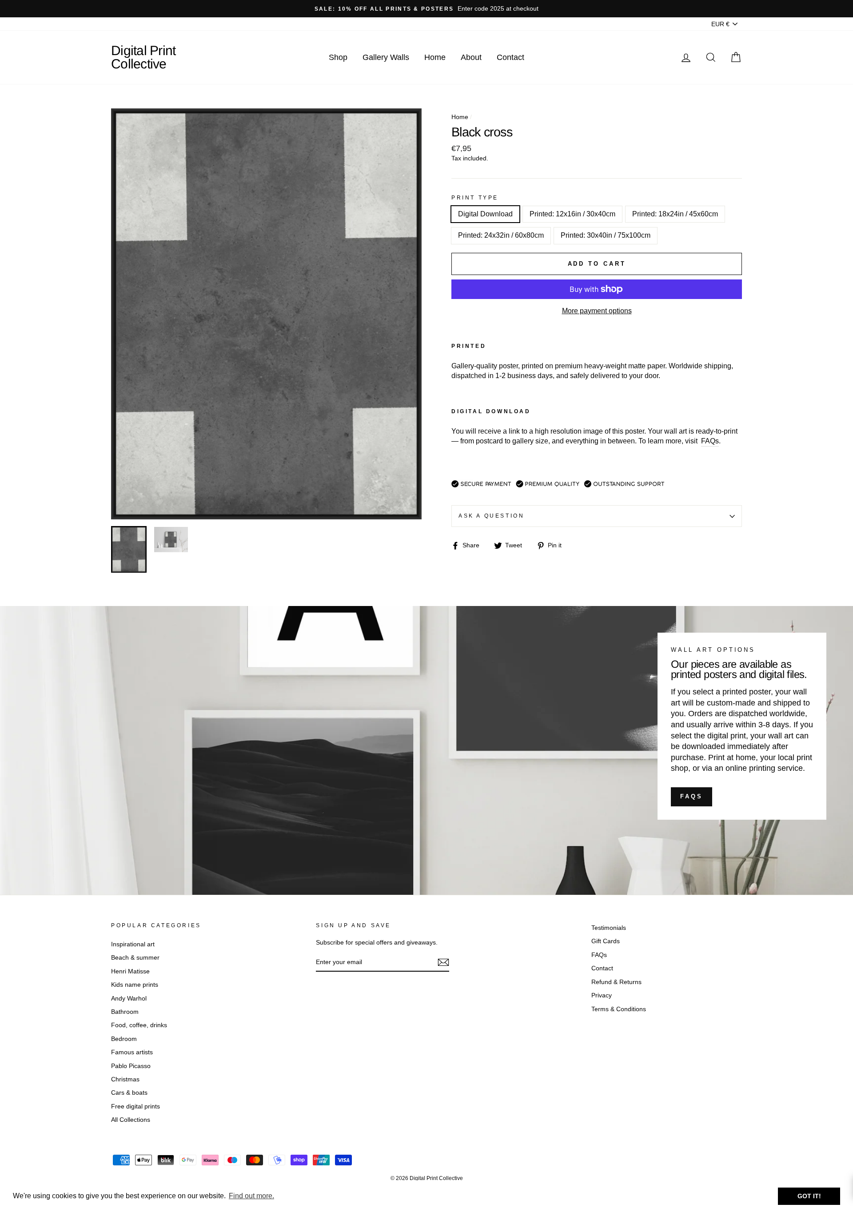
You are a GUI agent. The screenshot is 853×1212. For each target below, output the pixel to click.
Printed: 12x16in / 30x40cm (572, 214)
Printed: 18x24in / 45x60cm (675, 214)
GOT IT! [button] (809, 1196)
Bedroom (124, 1039)
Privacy (601, 995)
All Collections (130, 1119)
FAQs (691, 796)
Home (435, 57)
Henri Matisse (130, 971)
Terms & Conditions (618, 1009)
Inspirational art (133, 944)
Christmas (125, 1079)
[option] (426, 8)
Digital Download (485, 214)
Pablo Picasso (131, 1066)
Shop (338, 57)
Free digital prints (135, 1106)
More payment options (597, 311)
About (471, 57)
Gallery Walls (386, 57)
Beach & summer (135, 957)
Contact (510, 57)
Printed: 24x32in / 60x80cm (501, 235)
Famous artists (132, 1052)
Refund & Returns (616, 982)
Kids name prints (134, 984)
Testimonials (608, 928)
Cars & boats (129, 1092)
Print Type (474, 198)
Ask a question (491, 516)
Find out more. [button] (251, 1196)
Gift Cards (605, 941)
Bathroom (125, 1012)
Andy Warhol (129, 998)
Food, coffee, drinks (139, 1025)
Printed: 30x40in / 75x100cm (605, 235)
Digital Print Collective (143, 57)
